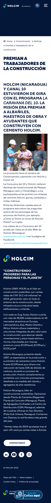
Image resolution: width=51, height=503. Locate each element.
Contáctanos (17, 443)
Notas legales (26, 477)
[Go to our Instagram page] (29, 454)
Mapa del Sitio (9, 477)
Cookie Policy (9, 482)
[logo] (11, 6)
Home (9, 41)
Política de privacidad (28, 482)
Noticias (38, 41)
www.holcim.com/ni (14, 236)
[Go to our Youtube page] (14, 454)
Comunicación (23, 41)
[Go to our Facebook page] (22, 454)
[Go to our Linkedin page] (6, 454)
